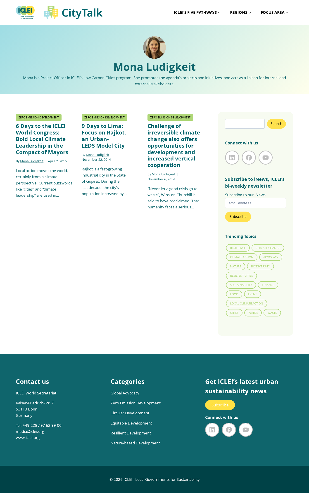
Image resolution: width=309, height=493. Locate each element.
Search (276, 123)
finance (268, 285)
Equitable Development (131, 423)
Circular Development (130, 412)
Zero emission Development (39, 117)
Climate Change (268, 248)
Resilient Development (131, 433)
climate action (241, 257)
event (252, 294)
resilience (238, 248)
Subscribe (220, 405)
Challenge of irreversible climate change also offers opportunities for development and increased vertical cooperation (173, 145)
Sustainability (241, 285)
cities (234, 313)
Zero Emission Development (136, 403)
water (253, 313)
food (234, 294)
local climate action (246, 303)
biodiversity (260, 266)
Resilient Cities (241, 276)
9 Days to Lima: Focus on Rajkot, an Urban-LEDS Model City (104, 135)
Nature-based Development (135, 443)
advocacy (270, 257)
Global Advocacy (125, 393)
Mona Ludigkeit (31, 161)
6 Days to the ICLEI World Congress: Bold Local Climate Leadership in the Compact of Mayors (42, 139)
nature (235, 266)
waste (272, 313)
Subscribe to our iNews (245, 194)
